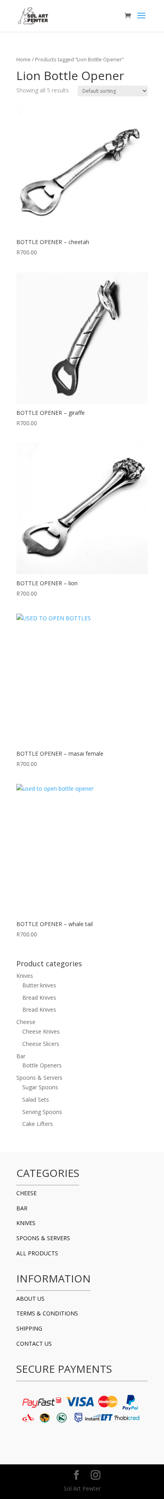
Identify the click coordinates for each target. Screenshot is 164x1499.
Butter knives (39, 985)
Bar (20, 1056)
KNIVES (25, 1223)
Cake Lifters (37, 1124)
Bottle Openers (42, 1065)
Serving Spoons (42, 1112)
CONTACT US (34, 1343)
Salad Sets (35, 1099)
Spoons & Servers (39, 1077)
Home (23, 59)
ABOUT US (30, 1298)
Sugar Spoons (40, 1087)
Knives (24, 975)
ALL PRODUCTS (37, 1253)
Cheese (25, 1022)
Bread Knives (39, 997)
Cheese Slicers (40, 1044)
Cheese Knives (41, 1031)
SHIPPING (29, 1328)
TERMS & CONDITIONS (47, 1313)
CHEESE (26, 1193)
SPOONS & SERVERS (43, 1238)
